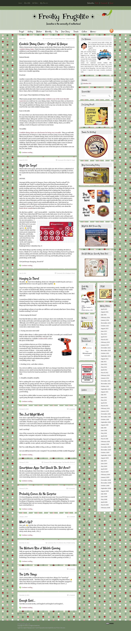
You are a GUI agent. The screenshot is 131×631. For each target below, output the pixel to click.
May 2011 (104, 400)
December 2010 (106, 414)
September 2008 (106, 488)
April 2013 (104, 337)
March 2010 (104, 439)
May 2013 (104, 334)
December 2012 (106, 348)
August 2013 (104, 328)
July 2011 (103, 394)
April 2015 (104, 309)
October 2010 (105, 419)
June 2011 (104, 397)
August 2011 (104, 392)
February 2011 (105, 408)
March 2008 (104, 505)
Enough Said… (27, 600)
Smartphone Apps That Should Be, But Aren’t (44, 467)
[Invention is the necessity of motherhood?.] (66, 27)
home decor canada (26, 208)
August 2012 (104, 359)
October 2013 (105, 326)
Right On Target (28, 165)
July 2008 (104, 494)
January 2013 (105, 345)
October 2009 (105, 452)
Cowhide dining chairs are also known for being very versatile (40, 133)
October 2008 (105, 485)
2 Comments (71, 488)
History (30, 31)
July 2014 (103, 315)
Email (111, 3)
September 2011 (106, 389)
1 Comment (72, 409)
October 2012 (105, 353)
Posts (97, 3)
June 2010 (104, 430)
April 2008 (104, 502)
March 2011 (104, 405)
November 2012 (106, 350)
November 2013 (106, 323)
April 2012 (104, 370)
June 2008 (104, 496)
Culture (84, 31)
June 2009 (104, 463)
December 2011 (105, 381)
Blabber (39, 31)
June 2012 (104, 364)
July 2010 (103, 427)
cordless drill (42, 338)
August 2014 (104, 312)
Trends (76, 31)
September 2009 (106, 455)
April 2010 (104, 436)
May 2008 (104, 499)
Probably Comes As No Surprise (37, 494)
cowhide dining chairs (26, 49)
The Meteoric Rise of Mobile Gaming (39, 548)
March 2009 (104, 472)
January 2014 (105, 320)
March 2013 (104, 339)
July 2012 (103, 361)
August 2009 (105, 458)
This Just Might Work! (31, 414)
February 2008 (105, 507)
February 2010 (105, 441)
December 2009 (106, 447)
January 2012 (105, 378)
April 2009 (104, 469)
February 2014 (105, 317)
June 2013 (104, 331)
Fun (56, 31)
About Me (27, 3)
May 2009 (104, 466)
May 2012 (104, 367)
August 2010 (104, 425)
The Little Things (28, 574)
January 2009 (105, 477)
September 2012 (106, 356)
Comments (104, 3)
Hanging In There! (29, 278)
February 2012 (105, 375)
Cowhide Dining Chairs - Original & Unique (43, 44)
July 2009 (104, 461)
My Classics (44, 3)
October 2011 (105, 386)
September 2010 (106, 422)
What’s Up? (25, 522)
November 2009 (106, 450)
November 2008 (106, 483)
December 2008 (106, 480)
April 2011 (104, 403)
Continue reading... (27, 152)
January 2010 (105, 444)
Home (20, 3)
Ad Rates (35, 3)
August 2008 (105, 491)
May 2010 (104, 433)
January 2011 (105, 411)
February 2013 (105, 342)
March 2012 (104, 372)
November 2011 (106, 383)
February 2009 (105, 474)
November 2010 (106, 416)
